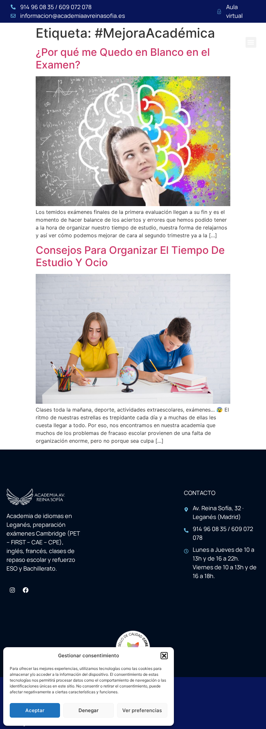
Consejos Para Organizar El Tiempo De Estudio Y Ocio (130, 256)
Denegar (89, 710)
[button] (164, 655)
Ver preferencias (142, 710)
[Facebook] (25, 590)
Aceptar (34, 710)
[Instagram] (12, 590)
